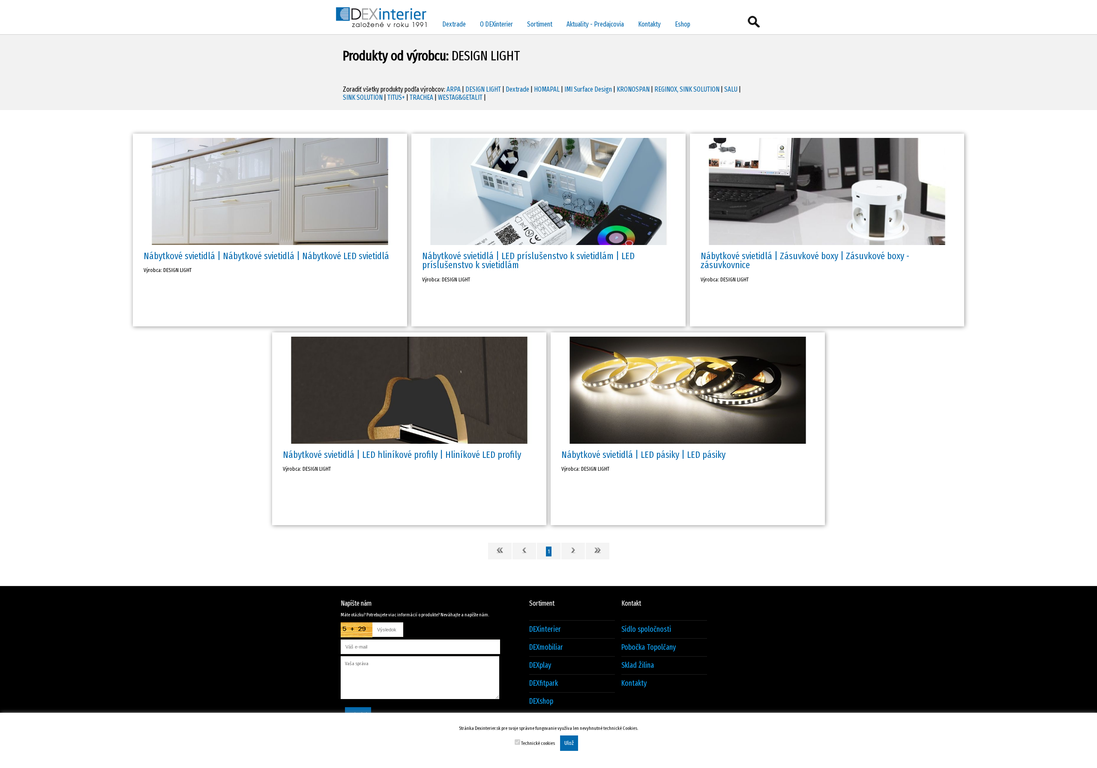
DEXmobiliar (546, 647)
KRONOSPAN (633, 89)
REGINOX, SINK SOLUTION (686, 89)
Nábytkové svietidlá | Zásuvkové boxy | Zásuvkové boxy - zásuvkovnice (805, 260)
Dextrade (454, 24)
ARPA (454, 89)
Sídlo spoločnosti (646, 629)
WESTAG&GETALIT (460, 97)
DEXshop (541, 701)
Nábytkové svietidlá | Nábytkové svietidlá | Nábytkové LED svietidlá (266, 256)
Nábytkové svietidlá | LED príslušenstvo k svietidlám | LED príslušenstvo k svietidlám (528, 260)
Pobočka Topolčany (648, 647)
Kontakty (649, 24)
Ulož (569, 743)
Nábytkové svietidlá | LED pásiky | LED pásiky (643, 454)
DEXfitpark (543, 683)
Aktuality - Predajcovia (595, 24)
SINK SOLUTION (363, 97)
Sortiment (539, 24)
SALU (730, 89)
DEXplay (540, 665)
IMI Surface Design (588, 89)
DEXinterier (545, 629)
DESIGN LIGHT (483, 89)
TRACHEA (421, 97)
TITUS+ (396, 97)
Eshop (682, 24)
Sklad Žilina (637, 665)
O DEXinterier (496, 24)
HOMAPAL (547, 89)
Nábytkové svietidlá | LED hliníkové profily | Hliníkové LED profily (402, 454)
